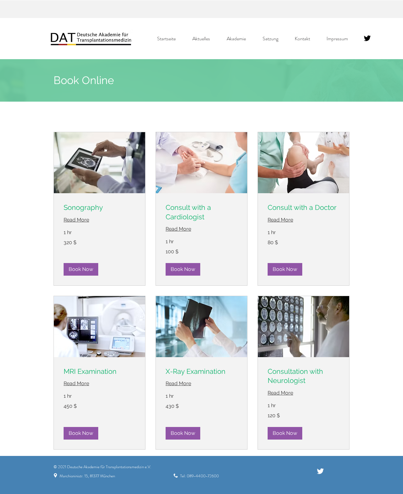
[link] (99, 207)
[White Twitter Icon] (320, 471)
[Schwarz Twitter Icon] (367, 38)
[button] (81, 269)
